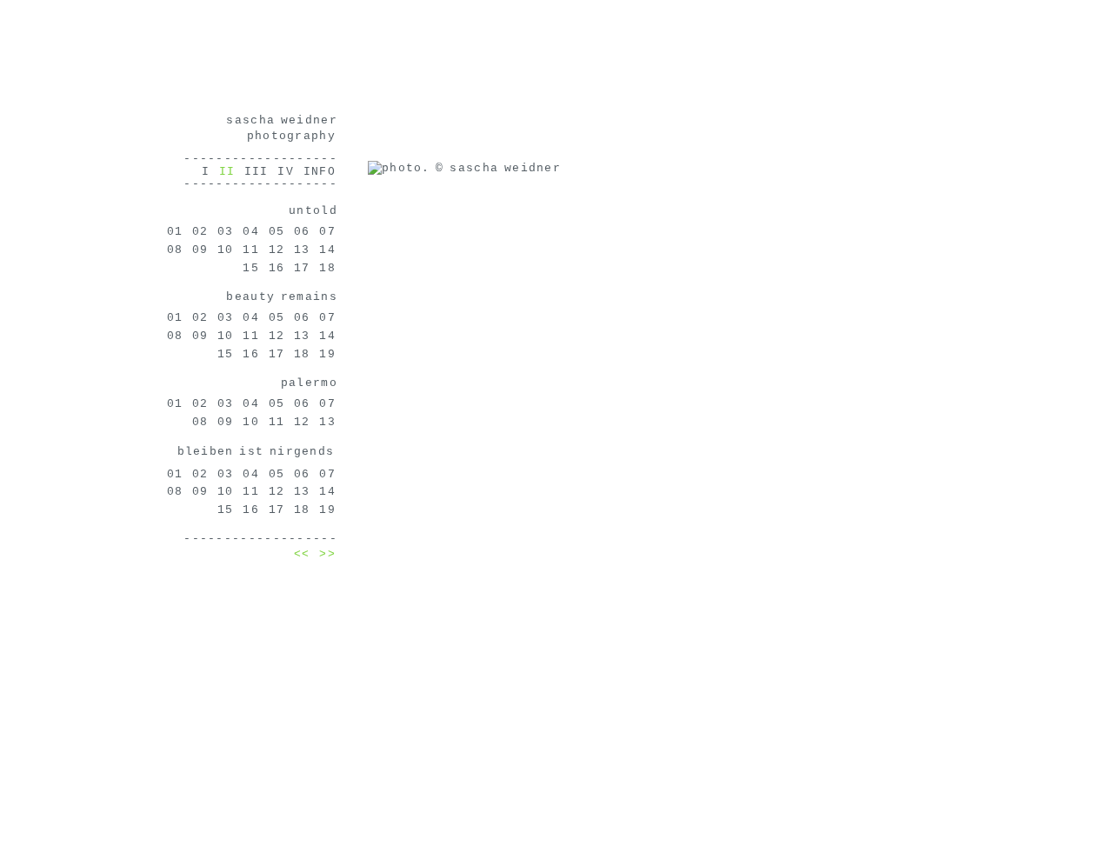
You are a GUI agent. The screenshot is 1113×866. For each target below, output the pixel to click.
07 (327, 231)
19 (327, 354)
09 (200, 249)
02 (200, 231)
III (256, 171)
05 (277, 231)
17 (302, 268)
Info (319, 171)
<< (302, 554)
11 (251, 249)
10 (225, 249)
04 (251, 231)
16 (277, 268)
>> (327, 554)
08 (175, 249)
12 (277, 249)
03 (225, 231)
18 (327, 268)
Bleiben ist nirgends (256, 451)
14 (327, 249)
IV (285, 171)
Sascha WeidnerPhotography (281, 128)
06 (302, 231)
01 (175, 231)
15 (251, 268)
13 (302, 249)
